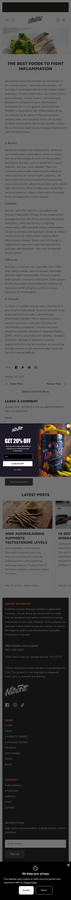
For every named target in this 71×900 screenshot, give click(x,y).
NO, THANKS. (18, 470)
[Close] (68, 864)
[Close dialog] (68, 426)
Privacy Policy (30, 882)
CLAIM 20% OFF (18, 463)
